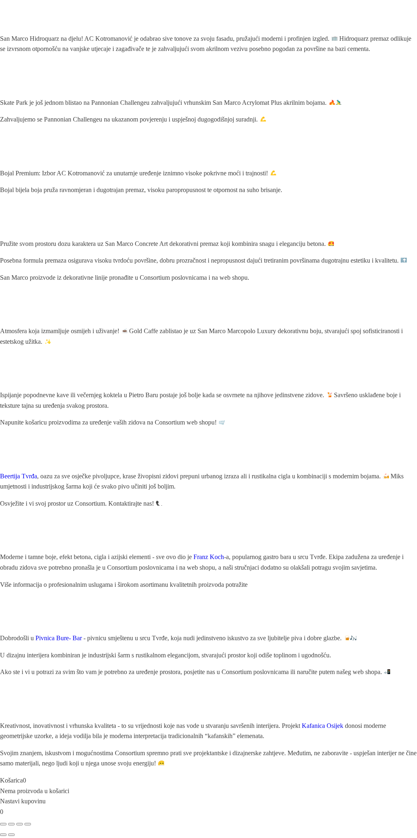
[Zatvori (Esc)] (27, 824)
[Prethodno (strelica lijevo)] (3, 835)
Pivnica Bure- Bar (58, 638)
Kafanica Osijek (322, 725)
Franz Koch (208, 556)
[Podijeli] (19, 824)
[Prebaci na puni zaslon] (11, 824)
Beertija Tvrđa (18, 476)
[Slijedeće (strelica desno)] (11, 835)
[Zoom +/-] (3, 824)
